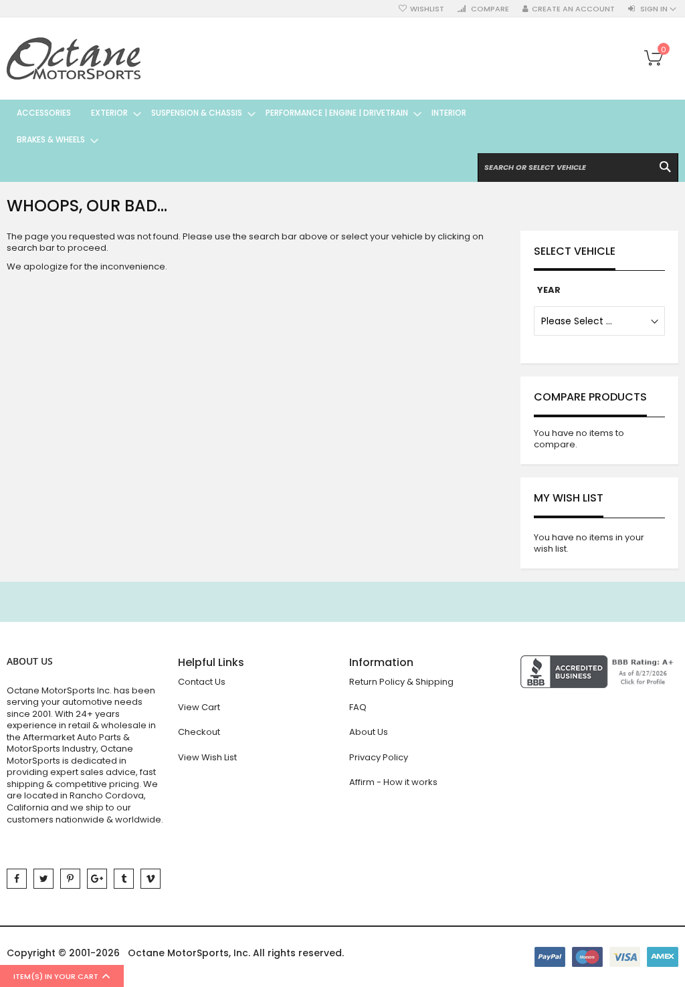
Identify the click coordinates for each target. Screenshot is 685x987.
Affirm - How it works (393, 782)
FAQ (358, 707)
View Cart (199, 707)
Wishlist (427, 9)
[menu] (258, 126)
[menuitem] (44, 113)
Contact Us (201, 681)
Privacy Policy (378, 757)
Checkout (199, 732)
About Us (368, 732)
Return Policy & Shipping (401, 681)
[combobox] (578, 167)
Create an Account (573, 9)
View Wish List (207, 757)
